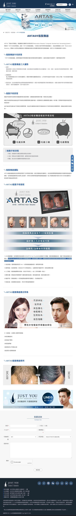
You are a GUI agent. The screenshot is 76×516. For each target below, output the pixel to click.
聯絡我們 (67, 10)
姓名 (7, 425)
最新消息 (18, 10)
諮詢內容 (6, 443)
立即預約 (52, 6)
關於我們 (8, 10)
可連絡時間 (6, 438)
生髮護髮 (37, 10)
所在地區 (41, 437)
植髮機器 (13, 32)
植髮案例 (47, 10)
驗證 (7, 460)
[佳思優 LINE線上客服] (38, 397)
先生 (41, 425)
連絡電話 (41, 431)
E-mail (6, 430)
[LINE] (72, 160)
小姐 (46, 425)
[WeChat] (72, 163)
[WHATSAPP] (72, 166)
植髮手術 (28, 10)
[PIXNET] (57, 483)
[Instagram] (72, 169)
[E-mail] (71, 483)
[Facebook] (72, 157)
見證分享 (58, 10)
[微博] (66, 483)
